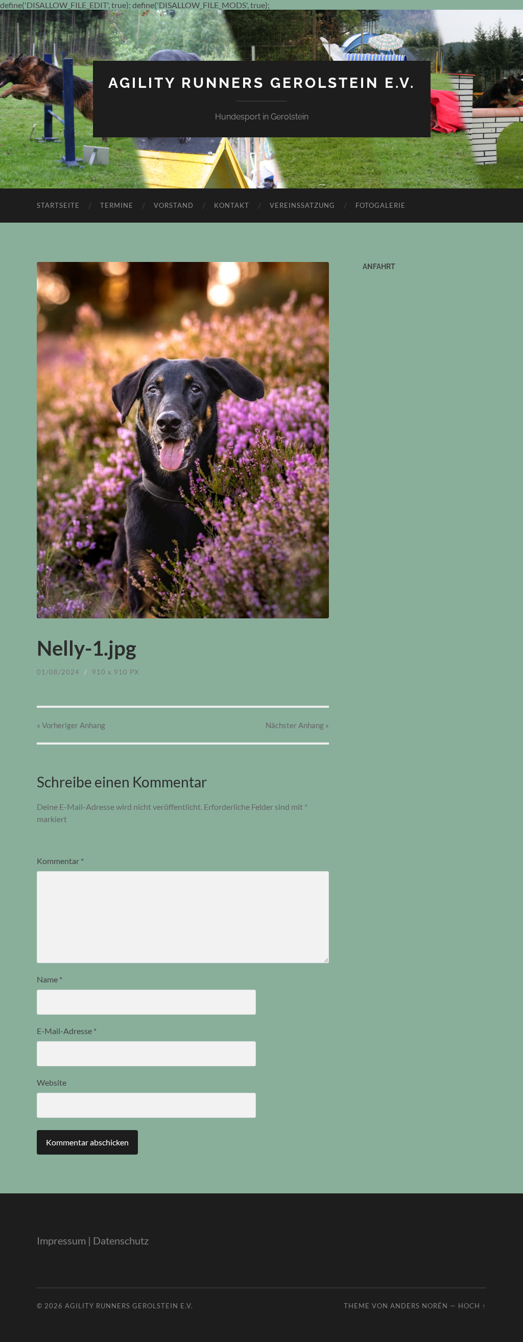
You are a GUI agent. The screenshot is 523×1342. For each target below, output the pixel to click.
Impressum (61, 1240)
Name (49, 979)
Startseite (58, 205)
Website (51, 1082)
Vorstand (174, 205)
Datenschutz (121, 1240)
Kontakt (231, 205)
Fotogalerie (380, 205)
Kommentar (60, 861)
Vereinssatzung (302, 205)
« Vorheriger (71, 725)
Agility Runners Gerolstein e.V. (261, 83)
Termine (116, 205)
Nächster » (297, 725)
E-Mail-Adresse (67, 1031)
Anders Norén (419, 1306)
